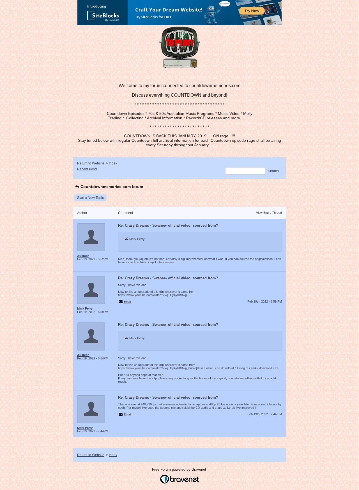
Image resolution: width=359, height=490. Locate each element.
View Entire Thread (269, 212)
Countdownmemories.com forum (111, 186)
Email (127, 301)
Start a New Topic (90, 198)
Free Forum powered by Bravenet (179, 469)
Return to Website (90, 163)
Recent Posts (87, 169)
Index (113, 163)
